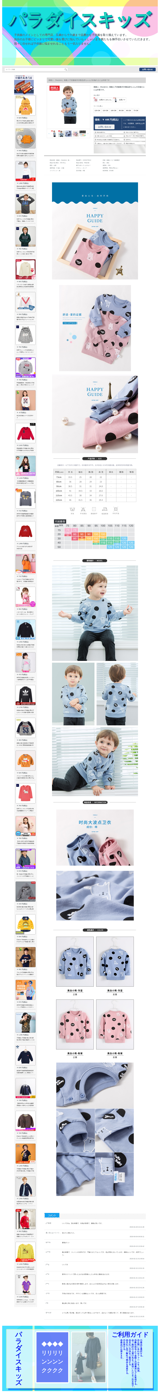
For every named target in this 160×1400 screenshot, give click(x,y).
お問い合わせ (147, 69)
